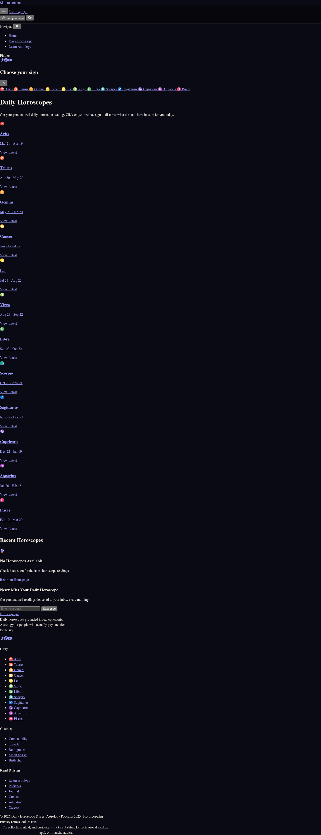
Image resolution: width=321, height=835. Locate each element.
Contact (14, 796)
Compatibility (18, 738)
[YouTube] (10, 60)
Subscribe (49, 608)
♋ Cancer (16, 675)
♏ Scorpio (17, 697)
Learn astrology (19, 780)
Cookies (24, 821)
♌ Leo (14, 680)
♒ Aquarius (18, 713)
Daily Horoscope (20, 41)
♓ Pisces (15, 718)
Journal (14, 791)
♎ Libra (15, 691)
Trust (33, 821)
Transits (14, 744)
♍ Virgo (15, 686)
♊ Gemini (16, 669)
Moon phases (18, 754)
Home (13, 35)
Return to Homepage (14, 579)
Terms (14, 821)
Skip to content (10, 2)
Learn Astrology (20, 46)
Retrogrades (17, 749)
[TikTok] (2, 60)
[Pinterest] (6, 60)
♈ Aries (15, 659)
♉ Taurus (16, 664)
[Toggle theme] (30, 18)
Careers (14, 807)
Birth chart (16, 760)
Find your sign (14, 18)
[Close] (17, 26)
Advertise (15, 802)
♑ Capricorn (18, 707)
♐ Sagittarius (18, 702)
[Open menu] (4, 11)
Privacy (5, 821)
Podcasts (15, 785)
